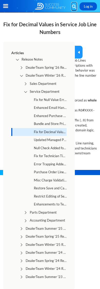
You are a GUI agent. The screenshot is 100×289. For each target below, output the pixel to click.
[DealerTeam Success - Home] (50, 6)
